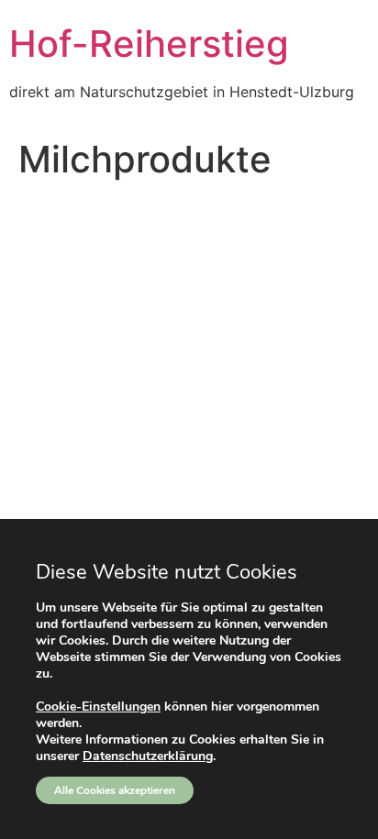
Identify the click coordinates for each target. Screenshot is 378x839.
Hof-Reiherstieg (149, 43)
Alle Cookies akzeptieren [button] (114, 790)
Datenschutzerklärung (148, 756)
